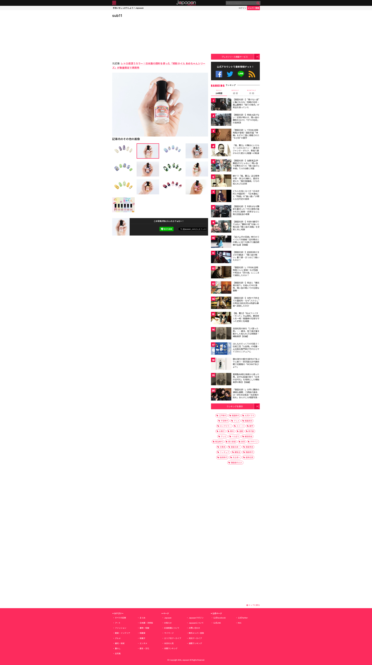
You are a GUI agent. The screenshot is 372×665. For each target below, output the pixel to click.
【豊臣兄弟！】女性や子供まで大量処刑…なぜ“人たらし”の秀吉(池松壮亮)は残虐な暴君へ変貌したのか (246, 301)
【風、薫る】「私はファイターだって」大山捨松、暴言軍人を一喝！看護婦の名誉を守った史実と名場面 (246, 317)
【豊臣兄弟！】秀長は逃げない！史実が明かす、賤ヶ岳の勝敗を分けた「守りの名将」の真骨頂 (246, 118)
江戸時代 (222, 415)
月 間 (251, 92)
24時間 (218, 92)
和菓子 (142, 638)
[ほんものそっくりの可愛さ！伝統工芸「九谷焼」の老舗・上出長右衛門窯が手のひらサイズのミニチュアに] (221, 349)
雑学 (251, 426)
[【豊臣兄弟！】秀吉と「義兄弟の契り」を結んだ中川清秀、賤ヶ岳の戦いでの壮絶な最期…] (221, 288)
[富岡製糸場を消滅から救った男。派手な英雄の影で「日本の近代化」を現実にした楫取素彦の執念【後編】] (221, 379)
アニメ (236, 420)
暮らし (118, 648)
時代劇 (251, 431)
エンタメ (143, 643)
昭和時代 (223, 457)
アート (117, 622)
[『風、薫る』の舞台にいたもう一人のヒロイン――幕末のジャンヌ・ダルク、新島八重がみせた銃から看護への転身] (221, 150)
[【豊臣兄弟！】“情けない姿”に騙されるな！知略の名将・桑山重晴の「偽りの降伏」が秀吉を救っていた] (221, 104)
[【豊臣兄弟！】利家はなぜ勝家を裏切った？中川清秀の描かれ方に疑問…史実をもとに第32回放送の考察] (221, 211)
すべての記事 (120, 617)
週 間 (235, 92)
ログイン (242, 8)
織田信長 (248, 436)
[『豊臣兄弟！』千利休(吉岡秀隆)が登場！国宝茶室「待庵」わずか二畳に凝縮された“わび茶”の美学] (221, 135)
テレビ (223, 436)
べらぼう (235, 436)
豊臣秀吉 (249, 446)
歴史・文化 (144, 648)
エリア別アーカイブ (172, 638)
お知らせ (168, 622)
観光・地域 (119, 643)
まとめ (142, 617)
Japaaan (186, 3)
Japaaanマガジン (196, 617)
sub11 (117, 15)
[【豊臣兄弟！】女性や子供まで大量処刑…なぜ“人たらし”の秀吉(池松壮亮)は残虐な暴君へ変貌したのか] (221, 303)
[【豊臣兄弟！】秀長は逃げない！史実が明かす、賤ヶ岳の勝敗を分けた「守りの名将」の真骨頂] (221, 120)
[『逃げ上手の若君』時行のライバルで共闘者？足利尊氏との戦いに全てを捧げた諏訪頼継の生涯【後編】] (221, 242)
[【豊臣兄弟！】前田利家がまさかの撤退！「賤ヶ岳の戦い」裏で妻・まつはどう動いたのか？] (221, 257)
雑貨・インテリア (122, 633)
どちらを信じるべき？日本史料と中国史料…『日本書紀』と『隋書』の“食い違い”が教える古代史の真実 (246, 194)
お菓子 (222, 431)
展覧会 (237, 452)
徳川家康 (232, 441)
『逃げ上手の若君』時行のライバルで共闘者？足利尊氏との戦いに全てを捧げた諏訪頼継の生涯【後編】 (246, 240)
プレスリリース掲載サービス (234, 56)
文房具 (222, 446)
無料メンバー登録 (196, 633)
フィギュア (224, 452)
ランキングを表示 (235, 406)
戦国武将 (248, 420)
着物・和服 (144, 627)
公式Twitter (230, 74)
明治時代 (219, 441)
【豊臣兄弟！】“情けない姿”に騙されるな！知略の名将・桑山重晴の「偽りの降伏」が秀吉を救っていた (246, 103)
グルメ (118, 638)
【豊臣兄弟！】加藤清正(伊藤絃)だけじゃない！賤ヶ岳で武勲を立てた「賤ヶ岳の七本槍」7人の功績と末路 (246, 164)
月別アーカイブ (195, 638)
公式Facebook (219, 74)
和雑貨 (142, 633)
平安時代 (224, 420)
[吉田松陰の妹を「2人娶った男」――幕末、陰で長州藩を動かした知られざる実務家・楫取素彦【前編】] (221, 333)
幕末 (232, 431)
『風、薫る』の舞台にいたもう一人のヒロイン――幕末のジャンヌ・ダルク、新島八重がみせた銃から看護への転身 (246, 149)
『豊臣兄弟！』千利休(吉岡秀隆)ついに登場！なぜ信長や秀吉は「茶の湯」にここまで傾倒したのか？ (246, 271)
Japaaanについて (196, 622)
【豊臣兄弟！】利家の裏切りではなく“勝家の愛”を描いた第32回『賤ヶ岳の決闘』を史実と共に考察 (246, 225)
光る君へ (236, 457)
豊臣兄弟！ (235, 446)
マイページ (169, 633)
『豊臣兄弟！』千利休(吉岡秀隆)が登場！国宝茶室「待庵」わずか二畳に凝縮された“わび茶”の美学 (246, 133)
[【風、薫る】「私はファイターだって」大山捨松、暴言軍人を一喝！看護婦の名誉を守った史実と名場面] (221, 318)
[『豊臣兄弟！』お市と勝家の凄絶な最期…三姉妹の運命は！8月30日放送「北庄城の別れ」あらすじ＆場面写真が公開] (221, 394)
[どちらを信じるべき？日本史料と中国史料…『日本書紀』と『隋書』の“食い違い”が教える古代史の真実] (221, 196)
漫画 (241, 431)
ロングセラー (225, 426)
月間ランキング (170, 648)
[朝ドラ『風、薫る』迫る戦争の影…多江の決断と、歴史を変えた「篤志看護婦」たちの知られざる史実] (221, 181)
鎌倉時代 (249, 452)
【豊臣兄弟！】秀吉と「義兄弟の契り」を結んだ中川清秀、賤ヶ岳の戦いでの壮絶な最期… (246, 286)
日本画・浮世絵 (146, 622)
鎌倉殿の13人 (236, 462)
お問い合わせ (194, 627)
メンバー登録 (253, 8)
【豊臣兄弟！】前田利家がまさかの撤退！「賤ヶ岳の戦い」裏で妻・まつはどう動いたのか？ (246, 256)
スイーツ (240, 426)
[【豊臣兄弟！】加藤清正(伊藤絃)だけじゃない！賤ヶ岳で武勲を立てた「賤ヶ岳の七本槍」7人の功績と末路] (221, 165)
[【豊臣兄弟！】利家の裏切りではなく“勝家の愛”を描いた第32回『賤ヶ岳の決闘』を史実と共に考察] (221, 226)
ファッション (120, 627)
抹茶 (243, 441)
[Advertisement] (136, 39)
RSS (252, 74)
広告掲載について (171, 627)
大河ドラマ (249, 415)
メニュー (114, 3)
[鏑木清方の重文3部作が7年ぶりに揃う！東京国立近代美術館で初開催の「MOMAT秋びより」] (221, 364)
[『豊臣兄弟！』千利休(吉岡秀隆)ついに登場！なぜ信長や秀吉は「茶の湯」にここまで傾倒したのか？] (221, 272)
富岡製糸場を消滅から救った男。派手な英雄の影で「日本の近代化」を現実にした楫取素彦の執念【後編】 (246, 378)
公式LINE (241, 74)
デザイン (254, 441)
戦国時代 (235, 415)
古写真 (118, 653)
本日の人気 (169, 643)
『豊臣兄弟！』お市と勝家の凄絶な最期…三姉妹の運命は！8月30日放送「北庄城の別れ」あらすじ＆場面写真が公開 (246, 394)
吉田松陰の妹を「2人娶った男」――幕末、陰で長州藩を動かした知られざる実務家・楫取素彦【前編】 (246, 332)
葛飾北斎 (249, 457)
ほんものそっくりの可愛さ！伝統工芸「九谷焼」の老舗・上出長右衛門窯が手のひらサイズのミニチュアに (246, 347)
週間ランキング (195, 643)
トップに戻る (254, 605)
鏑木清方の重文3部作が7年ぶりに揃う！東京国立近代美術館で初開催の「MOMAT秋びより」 (246, 362)
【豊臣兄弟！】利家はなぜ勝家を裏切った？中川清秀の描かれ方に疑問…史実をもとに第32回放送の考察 (246, 210)
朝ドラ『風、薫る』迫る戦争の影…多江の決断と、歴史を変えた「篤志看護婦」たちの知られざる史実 (246, 179)
